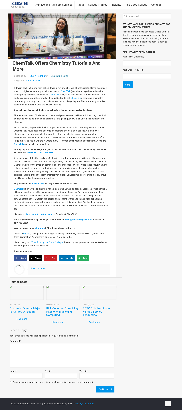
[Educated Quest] (20, 4)
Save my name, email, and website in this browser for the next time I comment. (53, 382)
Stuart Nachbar (38, 75)
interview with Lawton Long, (39, 214)
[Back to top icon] (168, 403)
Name (13, 371)
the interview (38, 183)
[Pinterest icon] (161, 404)
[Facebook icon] (153, 404)
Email (48, 371)
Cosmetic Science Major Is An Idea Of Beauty (25, 310)
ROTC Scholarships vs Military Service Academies (96, 312)
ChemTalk (65, 91)
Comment (15, 341)
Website (83, 371)
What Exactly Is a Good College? (47, 242)
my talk (27, 233)
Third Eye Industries (84, 403)
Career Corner (33, 80)
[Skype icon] (150, 404)
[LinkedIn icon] (159, 404)
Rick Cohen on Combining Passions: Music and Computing (62, 312)
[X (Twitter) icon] (156, 404)
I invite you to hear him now (40, 153)
